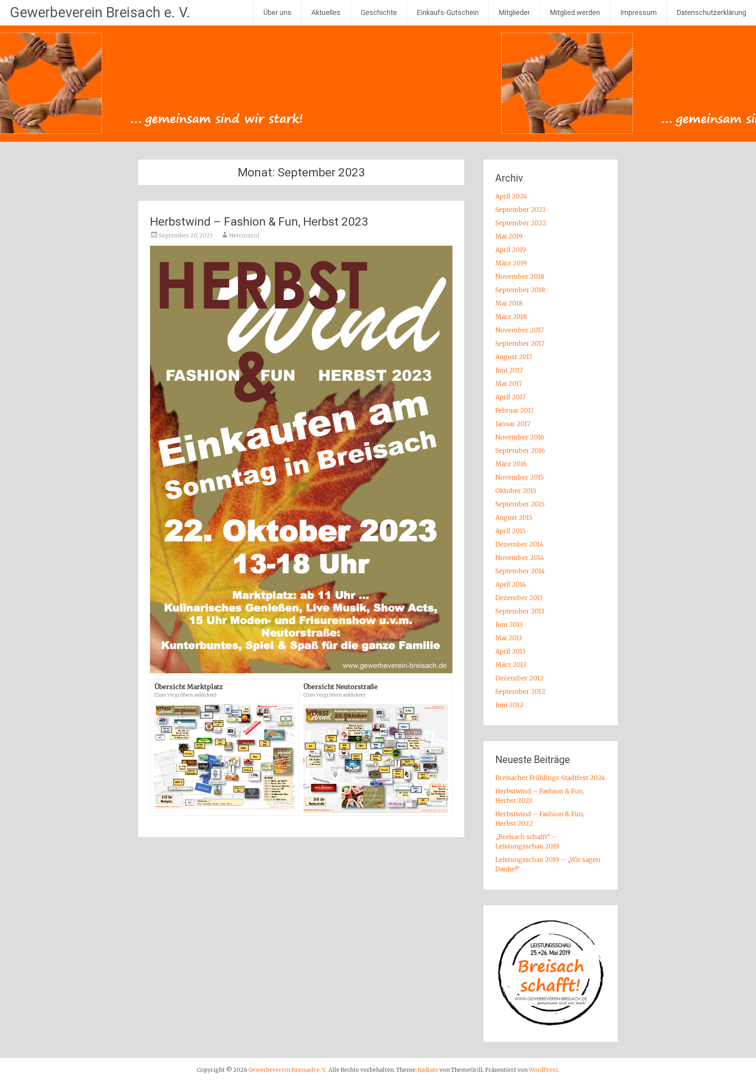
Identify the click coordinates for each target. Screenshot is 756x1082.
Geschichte (379, 12)
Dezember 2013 (519, 598)
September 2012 (520, 691)
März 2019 (511, 263)
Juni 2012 (509, 705)
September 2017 (520, 343)
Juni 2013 (509, 624)
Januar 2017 (512, 424)
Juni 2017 (509, 370)
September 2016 (520, 450)
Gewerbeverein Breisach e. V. (100, 12)
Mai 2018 (509, 303)
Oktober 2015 (515, 491)
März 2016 (511, 464)
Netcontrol (244, 235)
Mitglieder (514, 12)
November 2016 (519, 437)
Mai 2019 (509, 236)
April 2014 (510, 584)
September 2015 (520, 504)
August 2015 (513, 517)
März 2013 (510, 665)
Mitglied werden (575, 12)
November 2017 (519, 330)
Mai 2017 (508, 383)
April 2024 (511, 196)
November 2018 (519, 276)
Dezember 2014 (519, 544)
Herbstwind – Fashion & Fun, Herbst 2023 (259, 221)
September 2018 (520, 290)
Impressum (638, 12)
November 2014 (519, 557)
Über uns (277, 12)
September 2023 (520, 209)
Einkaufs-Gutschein (448, 12)
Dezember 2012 (519, 678)
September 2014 (520, 571)
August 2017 (513, 357)
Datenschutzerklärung (711, 12)
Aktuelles (326, 12)
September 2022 (521, 223)
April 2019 (510, 250)
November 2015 (519, 477)
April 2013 (510, 651)
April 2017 (510, 397)
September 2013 (519, 611)
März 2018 (511, 317)
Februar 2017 (514, 410)
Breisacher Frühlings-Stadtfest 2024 (550, 778)
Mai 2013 (508, 638)
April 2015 (510, 531)
